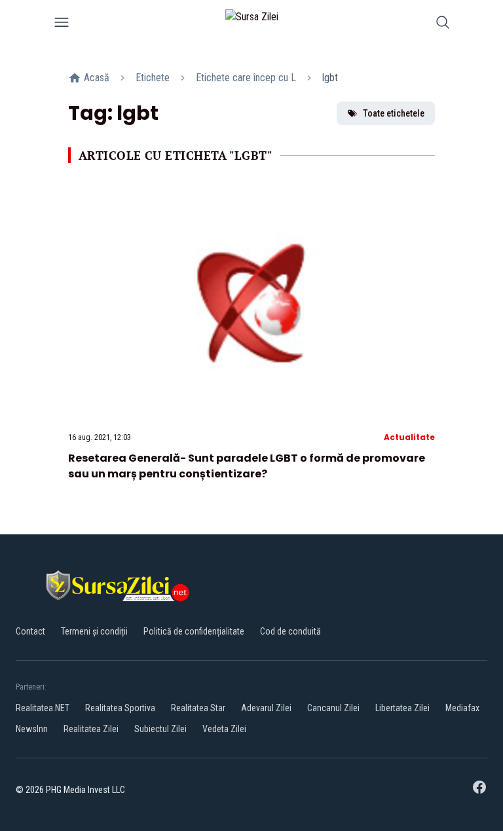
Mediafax (462, 708)
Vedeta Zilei (224, 729)
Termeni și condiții (94, 631)
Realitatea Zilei (91, 729)
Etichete (153, 77)
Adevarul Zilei (266, 708)
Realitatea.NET (42, 708)
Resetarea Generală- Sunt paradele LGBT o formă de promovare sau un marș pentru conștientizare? (246, 466)
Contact (30, 631)
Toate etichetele (393, 113)
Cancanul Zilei (333, 708)
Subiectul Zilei (160, 729)
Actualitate (409, 437)
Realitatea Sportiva (120, 708)
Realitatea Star (198, 708)
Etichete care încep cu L (246, 77)
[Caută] (443, 24)
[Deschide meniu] (61, 24)
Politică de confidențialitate (193, 631)
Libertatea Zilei (402, 708)
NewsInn (32, 729)
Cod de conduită (290, 631)
